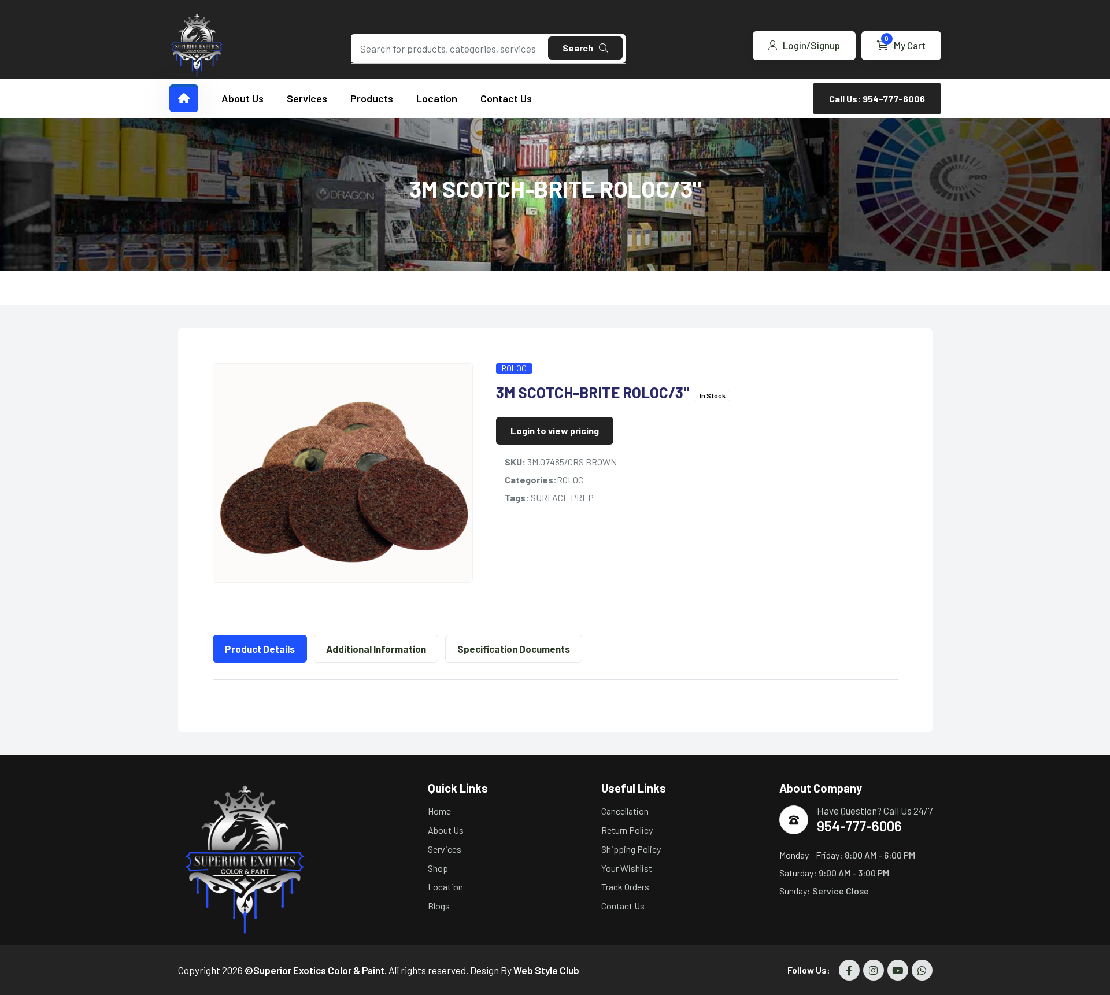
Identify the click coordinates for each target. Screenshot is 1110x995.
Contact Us (506, 98)
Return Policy (627, 829)
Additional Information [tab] (376, 648)
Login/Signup (811, 45)
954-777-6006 (859, 826)
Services (307, 98)
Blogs (439, 905)
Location (436, 98)
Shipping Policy (631, 849)
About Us (242, 98)
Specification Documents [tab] (513, 648)
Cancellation (625, 810)
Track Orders (625, 886)
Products (371, 98)
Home (439, 810)
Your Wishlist (626, 868)
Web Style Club (546, 970)
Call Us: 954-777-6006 (877, 98)
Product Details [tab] (260, 648)
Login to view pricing (554, 430)
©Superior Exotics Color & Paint (314, 970)
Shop (438, 868)
